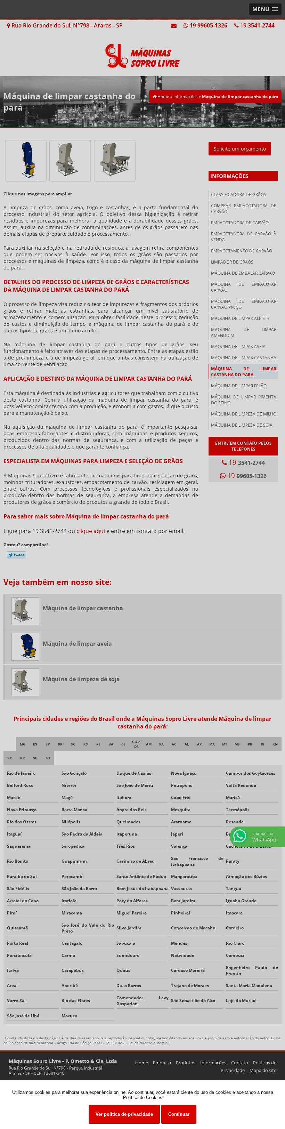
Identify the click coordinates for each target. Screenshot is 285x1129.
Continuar (178, 1114)
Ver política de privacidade (124, 1114)
